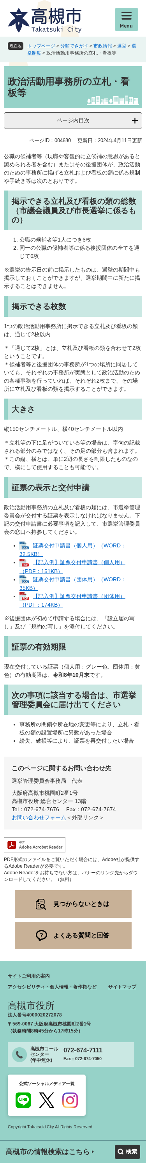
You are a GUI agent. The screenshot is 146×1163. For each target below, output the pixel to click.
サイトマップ (122, 987)
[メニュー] (126, 19)
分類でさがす (74, 46)
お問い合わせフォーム (39, 817)
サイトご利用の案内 (29, 976)
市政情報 (102, 46)
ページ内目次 (73, 120)
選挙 (122, 46)
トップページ (41, 46)
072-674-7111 (82, 1050)
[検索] (127, 1152)
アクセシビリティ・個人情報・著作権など (52, 987)
